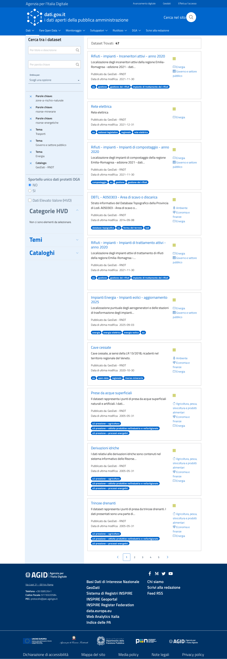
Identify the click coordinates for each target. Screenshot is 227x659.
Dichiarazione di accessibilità (45, 654)
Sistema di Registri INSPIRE (109, 593)
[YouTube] (170, 573)
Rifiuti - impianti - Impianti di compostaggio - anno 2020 (130, 149)
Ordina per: (35, 74)
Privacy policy (193, 654)
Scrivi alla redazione (163, 587)
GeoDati (93, 587)
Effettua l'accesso (187, 3)
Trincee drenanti (103, 503)
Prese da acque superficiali (111, 393)
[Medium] (156, 573)
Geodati (167, 3)
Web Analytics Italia (102, 616)
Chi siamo (155, 582)
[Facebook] (149, 573)
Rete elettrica (101, 106)
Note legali (160, 654)
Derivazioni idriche (105, 448)
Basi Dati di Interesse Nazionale (112, 582)
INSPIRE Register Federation (110, 605)
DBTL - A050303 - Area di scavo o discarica (124, 197)
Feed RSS (155, 593)
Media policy (128, 654)
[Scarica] (174, 58)
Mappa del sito (93, 654)
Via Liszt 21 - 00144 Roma (39, 584)
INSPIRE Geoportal (101, 599)
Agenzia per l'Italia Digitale (47, 4)
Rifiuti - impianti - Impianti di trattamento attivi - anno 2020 (128, 245)
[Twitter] (163, 573)
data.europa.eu (99, 611)
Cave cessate (101, 347)
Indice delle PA (98, 622)
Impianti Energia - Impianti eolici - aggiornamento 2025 (129, 300)
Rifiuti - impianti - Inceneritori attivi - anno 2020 (128, 56)
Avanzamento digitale (144, 3)
